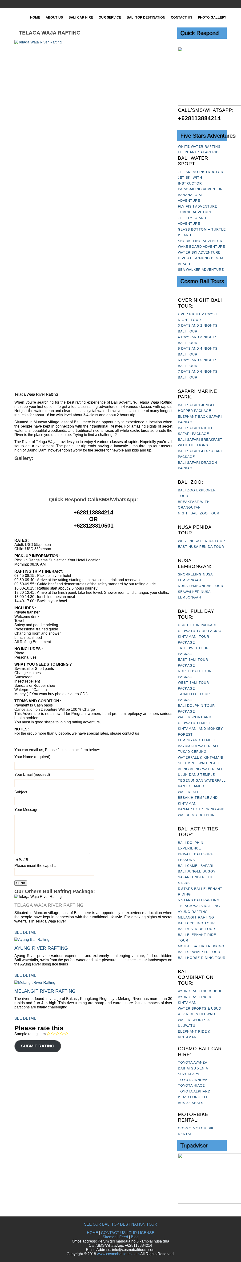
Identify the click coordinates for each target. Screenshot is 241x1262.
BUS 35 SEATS (190, 1103)
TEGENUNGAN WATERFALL (202, 780)
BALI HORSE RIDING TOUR (201, 958)
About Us (54, 17)
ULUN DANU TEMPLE (196, 774)
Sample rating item (30, 1034)
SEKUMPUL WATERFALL (199, 763)
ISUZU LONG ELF (193, 1097)
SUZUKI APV (188, 1074)
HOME (92, 1233)
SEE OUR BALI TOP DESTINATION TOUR (120, 1224)
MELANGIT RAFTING (196, 917)
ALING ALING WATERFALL (200, 769)
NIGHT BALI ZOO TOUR (198, 513)
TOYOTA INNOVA (192, 1080)
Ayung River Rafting (41, 948)
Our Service (110, 17)
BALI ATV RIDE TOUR (196, 929)
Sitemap (109, 1237)
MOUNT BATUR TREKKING (201, 946)
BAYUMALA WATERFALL (198, 746)
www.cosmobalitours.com (118, 1254)
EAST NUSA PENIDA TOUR (201, 546)
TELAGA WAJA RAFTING (199, 906)
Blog (135, 1237)
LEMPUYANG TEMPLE (197, 740)
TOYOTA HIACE (191, 1085)
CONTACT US (113, 1233)
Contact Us (181, 17)
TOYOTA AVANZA (192, 1062)
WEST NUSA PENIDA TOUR (201, 541)
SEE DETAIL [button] (25, 932)
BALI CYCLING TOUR (196, 923)
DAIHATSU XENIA (193, 1068)
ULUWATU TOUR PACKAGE (201, 631)
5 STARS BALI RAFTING (199, 900)
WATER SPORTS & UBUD (199, 1008)
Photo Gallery (212, 17)
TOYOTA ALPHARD (194, 1091)
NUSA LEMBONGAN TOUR (200, 586)
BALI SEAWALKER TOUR (199, 952)
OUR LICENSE (141, 1233)
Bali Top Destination (146, 17)
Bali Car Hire (80, 17)
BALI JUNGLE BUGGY (197, 871)
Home (35, 17)
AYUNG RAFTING (193, 912)
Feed (123, 1237)
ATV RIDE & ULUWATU (197, 1014)
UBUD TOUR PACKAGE (198, 625)
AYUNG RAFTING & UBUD (200, 991)
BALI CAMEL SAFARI (195, 866)
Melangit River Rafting (45, 991)
